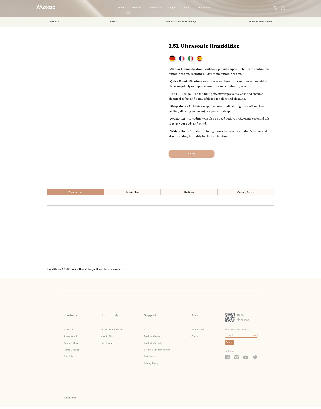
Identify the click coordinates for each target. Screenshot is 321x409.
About (187, 7)
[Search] (275, 8)
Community (155, 7)
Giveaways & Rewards (111, 329)
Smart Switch (70, 336)
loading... (191, 153)
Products (136, 7)
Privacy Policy (151, 363)
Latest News (106, 343)
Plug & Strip (70, 356)
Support (172, 7)
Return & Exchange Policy (157, 349)
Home (121, 7)
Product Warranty (153, 343)
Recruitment (204, 7)
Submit (229, 342)
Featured (68, 329)
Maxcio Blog (106, 336)
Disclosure (149, 356)
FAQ (146, 329)
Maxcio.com (70, 397)
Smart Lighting (71, 349)
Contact (195, 336)
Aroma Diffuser (71, 343)
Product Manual (152, 336)
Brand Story (197, 329)
